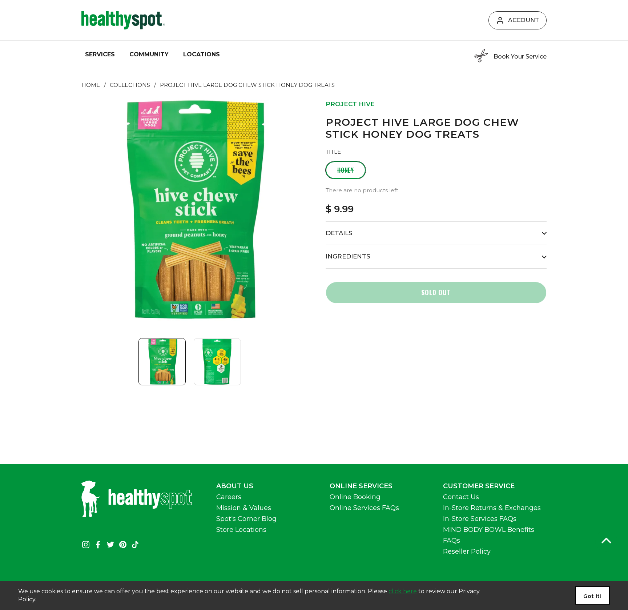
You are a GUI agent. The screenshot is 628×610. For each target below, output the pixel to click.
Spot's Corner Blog (246, 519)
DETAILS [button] (339, 233)
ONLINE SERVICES (361, 486)
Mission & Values (243, 508)
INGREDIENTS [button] (348, 256)
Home (90, 85)
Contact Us (461, 497)
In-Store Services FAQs (479, 519)
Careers (228, 497)
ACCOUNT (523, 20)
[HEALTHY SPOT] (123, 20)
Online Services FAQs (364, 508)
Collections (130, 85)
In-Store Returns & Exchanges (492, 508)
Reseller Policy (467, 551)
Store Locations (241, 530)
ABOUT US (234, 486)
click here (403, 591)
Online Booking (355, 497)
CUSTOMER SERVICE (479, 486)
